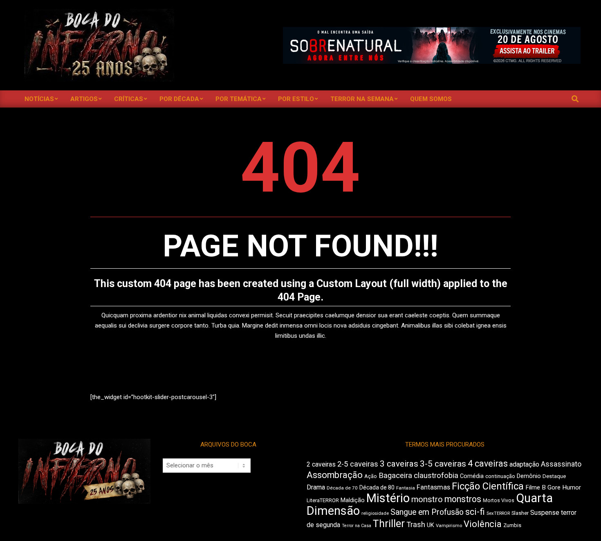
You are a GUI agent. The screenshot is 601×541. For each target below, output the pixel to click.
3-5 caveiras (443, 464)
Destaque (554, 476)
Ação (370, 476)
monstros (462, 499)
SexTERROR (498, 513)
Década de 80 (377, 487)
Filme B (535, 487)
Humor (571, 487)
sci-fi (475, 512)
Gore (554, 487)
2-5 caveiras (357, 464)
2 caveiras (321, 464)
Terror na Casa (356, 525)
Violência (483, 524)
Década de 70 (342, 488)
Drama (316, 487)
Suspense (544, 512)
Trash (415, 524)
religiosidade (375, 513)
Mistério (388, 498)
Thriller (389, 524)
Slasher (520, 513)
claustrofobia (436, 475)
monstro (427, 499)
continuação (500, 476)
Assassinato (561, 464)
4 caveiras (488, 463)
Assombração (335, 475)
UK (430, 525)
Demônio (529, 476)
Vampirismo (449, 525)
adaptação (524, 464)
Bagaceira (395, 475)
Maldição (353, 500)
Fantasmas (433, 487)
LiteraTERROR (323, 500)
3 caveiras (399, 464)
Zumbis (512, 525)
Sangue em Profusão (427, 512)
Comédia (472, 476)
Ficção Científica (488, 486)
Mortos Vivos (498, 500)
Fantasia (405, 488)
